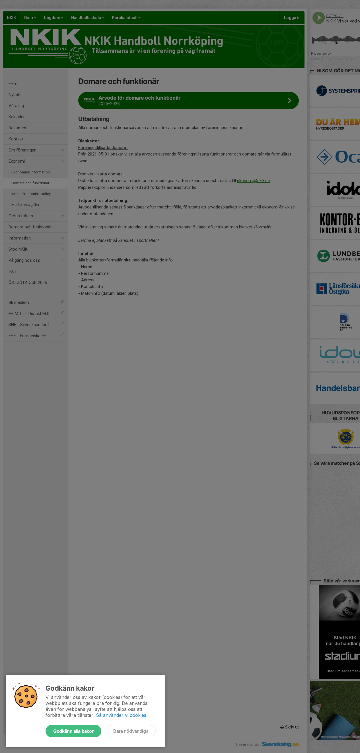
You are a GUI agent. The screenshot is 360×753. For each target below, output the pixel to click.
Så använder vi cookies (121, 715)
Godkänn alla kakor (73, 731)
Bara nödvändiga (130, 731)
